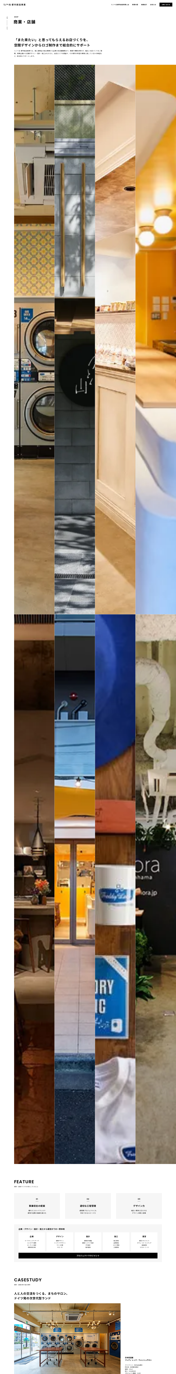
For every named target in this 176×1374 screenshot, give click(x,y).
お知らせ (153, 5)
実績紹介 (144, 5)
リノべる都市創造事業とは (120, 5)
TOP (7, 18)
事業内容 (135, 5)
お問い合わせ (166, 5)
